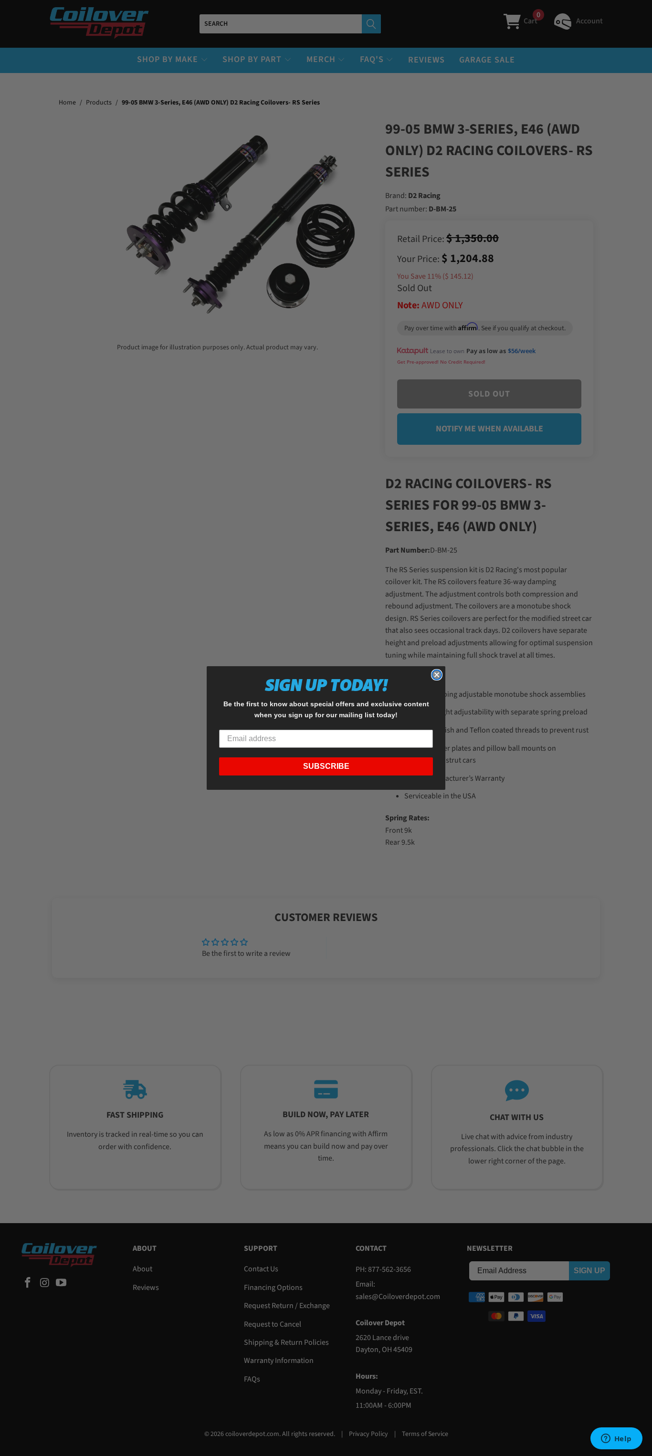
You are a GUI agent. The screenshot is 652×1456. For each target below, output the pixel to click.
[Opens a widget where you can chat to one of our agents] (616, 1439)
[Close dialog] (437, 675)
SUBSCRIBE (326, 766)
